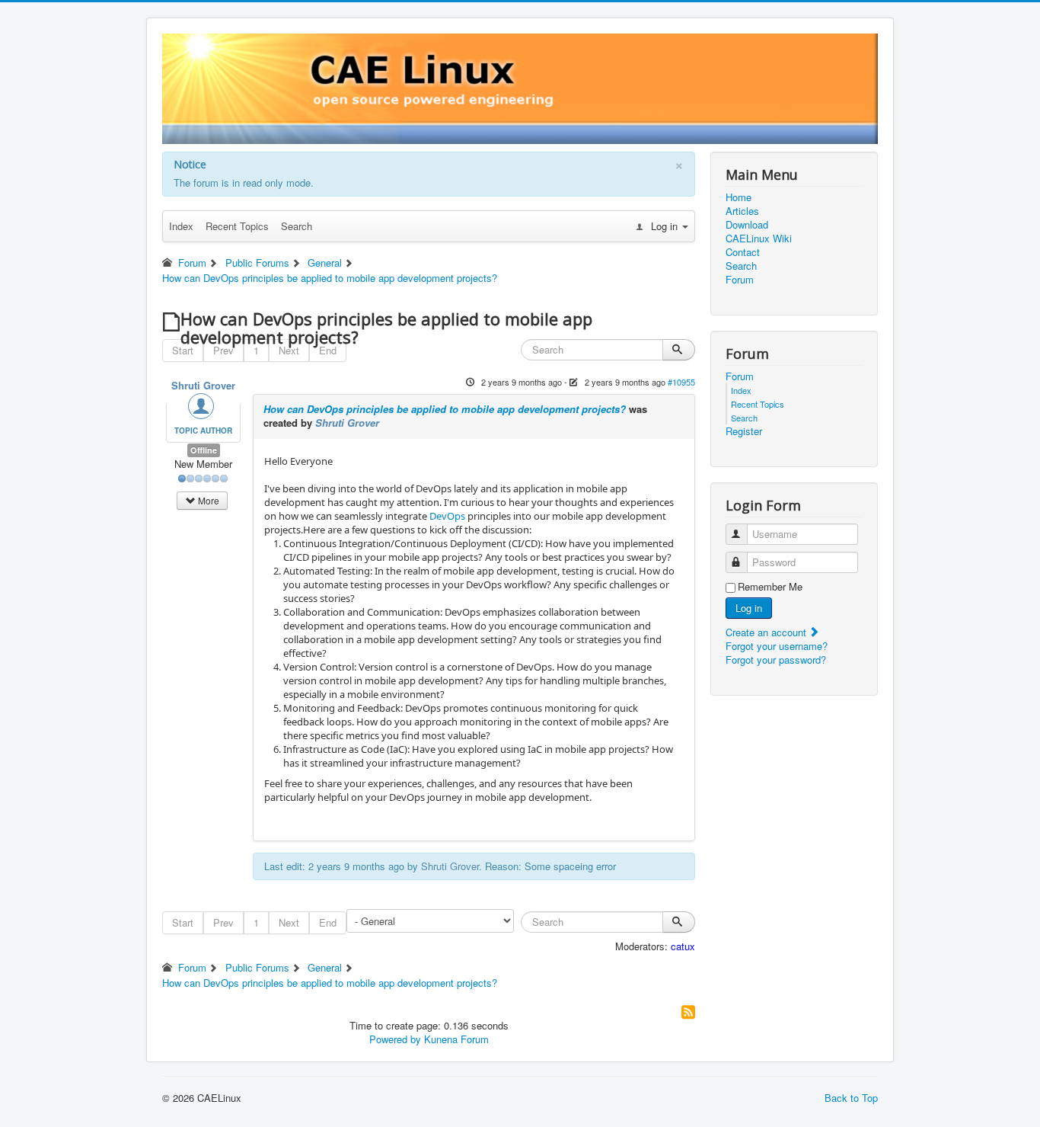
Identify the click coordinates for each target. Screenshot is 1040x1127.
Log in (748, 607)
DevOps (447, 516)
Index (181, 226)
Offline (203, 450)
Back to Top (851, 1097)
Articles (742, 211)
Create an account (767, 632)
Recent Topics (237, 226)
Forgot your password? (776, 659)
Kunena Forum (456, 1039)
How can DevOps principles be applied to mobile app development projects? (444, 409)
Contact (743, 252)
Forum (740, 280)
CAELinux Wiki (759, 238)
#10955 (681, 382)
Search (296, 226)
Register (744, 431)
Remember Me (770, 587)
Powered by (395, 1039)
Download (747, 225)
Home (738, 197)
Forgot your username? (777, 646)
